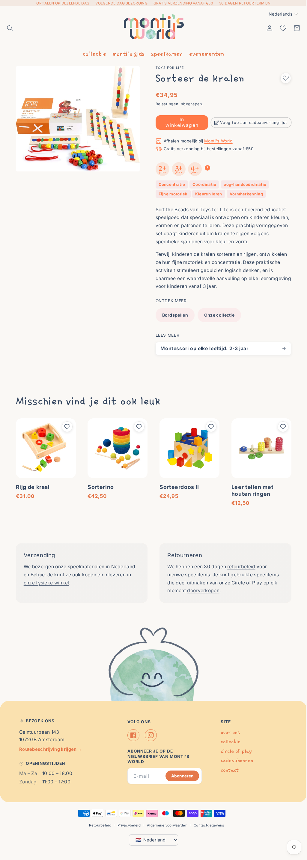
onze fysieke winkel (46, 581)
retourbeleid (239, 565)
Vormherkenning (244, 194)
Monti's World (216, 141)
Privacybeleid (127, 825)
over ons (227, 732)
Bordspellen (173, 314)
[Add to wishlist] (281, 78)
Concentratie (169, 184)
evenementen (204, 53)
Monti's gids (126, 53)
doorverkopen (201, 589)
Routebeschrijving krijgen (50, 749)
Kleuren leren (206, 194)
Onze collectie (217, 314)
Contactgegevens (207, 825)
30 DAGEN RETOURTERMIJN (245, 3)
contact (227, 770)
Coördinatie (202, 184)
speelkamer (164, 53)
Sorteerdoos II (177, 486)
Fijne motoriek (171, 194)
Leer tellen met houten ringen (249, 489)
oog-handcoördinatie (243, 184)
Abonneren (179, 775)
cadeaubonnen (234, 760)
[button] (10, 28)
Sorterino (100, 486)
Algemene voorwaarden (165, 825)
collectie (92, 53)
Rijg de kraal (33, 486)
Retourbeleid (98, 825)
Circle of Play (233, 751)
